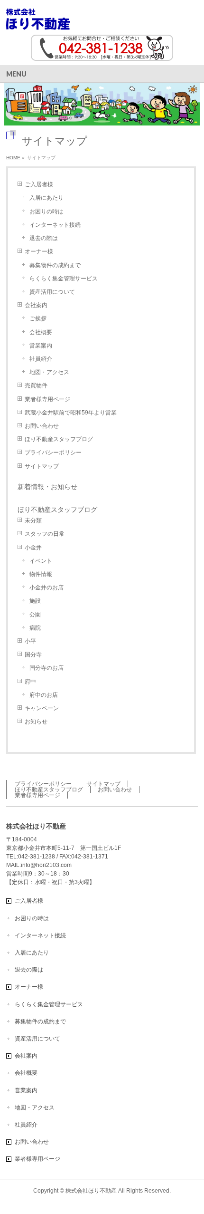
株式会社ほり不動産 (91, 1190)
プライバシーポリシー (53, 452)
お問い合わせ (42, 426)
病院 (35, 628)
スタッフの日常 (45, 533)
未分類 (33, 520)
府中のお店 (43, 695)
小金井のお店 (46, 587)
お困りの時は (46, 211)
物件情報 (40, 574)
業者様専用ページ (47, 399)
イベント (40, 561)
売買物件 (36, 385)
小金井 (33, 547)
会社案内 (36, 305)
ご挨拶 (37, 318)
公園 (35, 614)
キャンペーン (42, 708)
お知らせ (36, 721)
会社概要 (40, 332)
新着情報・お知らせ (47, 487)
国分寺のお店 (46, 668)
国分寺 (33, 654)
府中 (30, 681)
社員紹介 (40, 359)
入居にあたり (46, 197)
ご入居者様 (39, 184)
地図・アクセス (49, 372)
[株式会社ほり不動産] (38, 19)
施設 (35, 600)
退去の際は (43, 238)
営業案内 (40, 345)
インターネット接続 (55, 225)
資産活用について (52, 292)
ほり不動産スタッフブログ (59, 439)
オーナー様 (39, 251)
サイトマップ (42, 466)
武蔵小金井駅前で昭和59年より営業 (71, 412)
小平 (30, 641)
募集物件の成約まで (55, 265)
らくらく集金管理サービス (63, 278)
